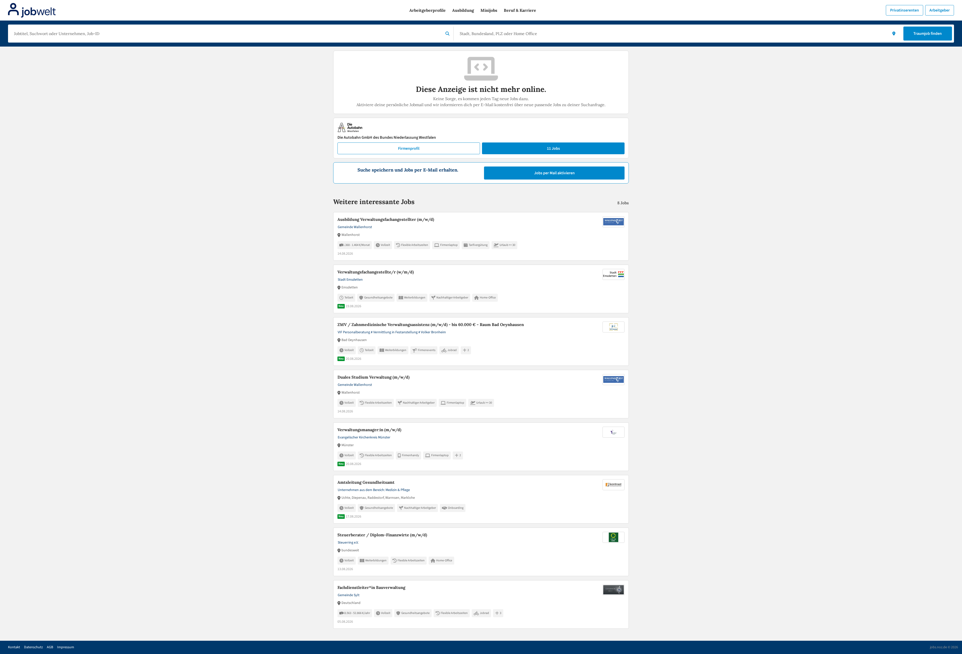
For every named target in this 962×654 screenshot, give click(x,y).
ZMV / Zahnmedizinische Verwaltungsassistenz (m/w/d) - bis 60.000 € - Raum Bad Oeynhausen (430, 324)
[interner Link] (32, 10)
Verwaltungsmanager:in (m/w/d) (369, 429)
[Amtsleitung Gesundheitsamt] (481, 499)
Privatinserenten (904, 10)
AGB (50, 647)
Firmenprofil (408, 148)
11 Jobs (553, 148)
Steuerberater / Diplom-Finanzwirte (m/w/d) (382, 534)
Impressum (65, 647)
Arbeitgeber (939, 10)
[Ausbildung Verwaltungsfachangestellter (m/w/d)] (481, 236)
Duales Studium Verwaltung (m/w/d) (373, 377)
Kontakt (14, 647)
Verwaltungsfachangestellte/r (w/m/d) (375, 271)
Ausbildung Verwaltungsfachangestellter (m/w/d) (385, 219)
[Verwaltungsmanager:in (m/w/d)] (481, 447)
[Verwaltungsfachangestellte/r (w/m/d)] (481, 289)
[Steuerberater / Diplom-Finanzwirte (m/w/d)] (481, 552)
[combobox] (226, 34)
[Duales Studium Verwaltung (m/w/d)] (481, 394)
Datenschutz (33, 647)
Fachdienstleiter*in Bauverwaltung (371, 587)
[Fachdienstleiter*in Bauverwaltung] (481, 604)
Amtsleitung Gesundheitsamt (366, 482)
